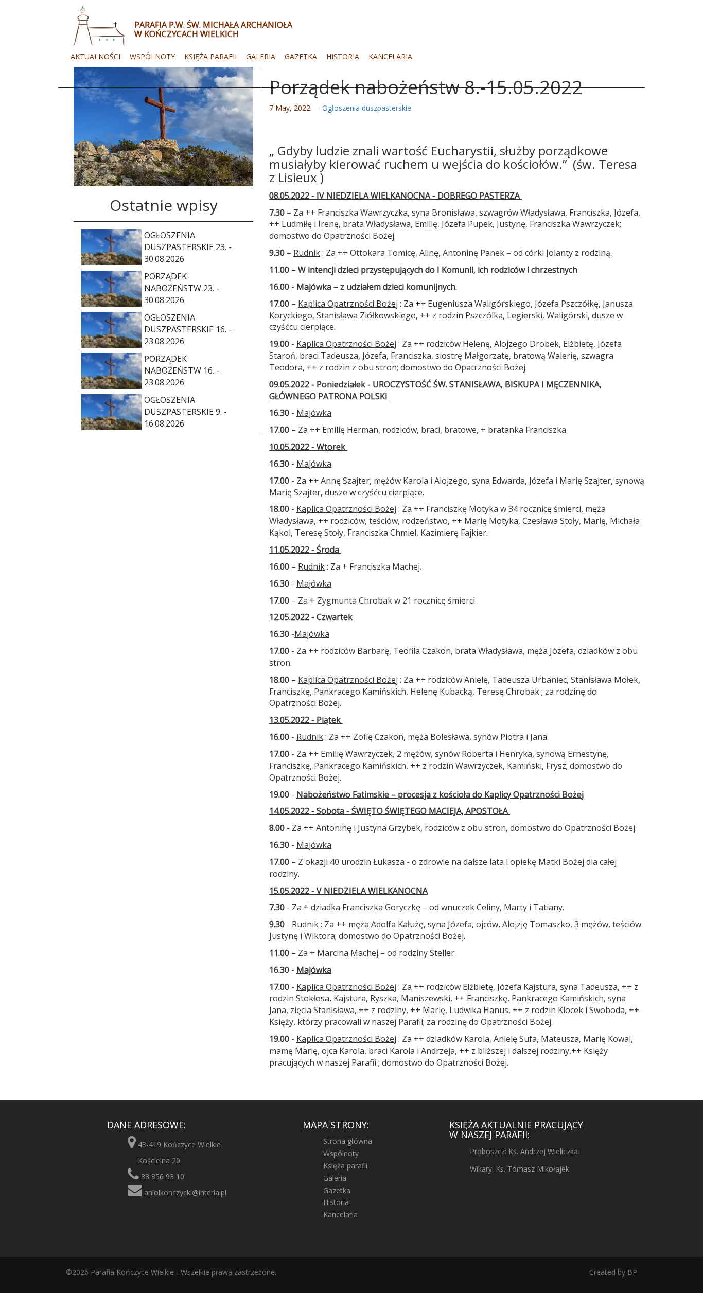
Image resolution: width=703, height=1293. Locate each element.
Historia (342, 56)
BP (631, 1272)
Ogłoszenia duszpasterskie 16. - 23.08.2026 (188, 329)
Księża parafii (210, 56)
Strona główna (347, 1141)
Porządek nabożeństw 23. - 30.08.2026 (181, 288)
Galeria (260, 56)
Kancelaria (390, 56)
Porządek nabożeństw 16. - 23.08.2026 (181, 370)
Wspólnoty (152, 56)
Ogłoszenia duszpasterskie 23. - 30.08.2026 (188, 246)
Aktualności (95, 56)
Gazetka (301, 56)
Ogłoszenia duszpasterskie (366, 108)
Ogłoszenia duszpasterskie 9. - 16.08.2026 (185, 411)
